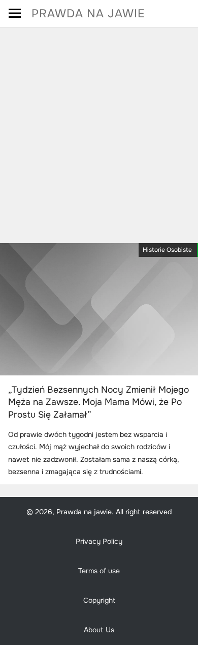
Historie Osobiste (167, 250)
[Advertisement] (99, 132)
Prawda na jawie (88, 13)
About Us (99, 629)
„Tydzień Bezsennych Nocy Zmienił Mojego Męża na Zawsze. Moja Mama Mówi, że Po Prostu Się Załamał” (98, 402)
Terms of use (99, 570)
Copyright (99, 600)
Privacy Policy (99, 541)
